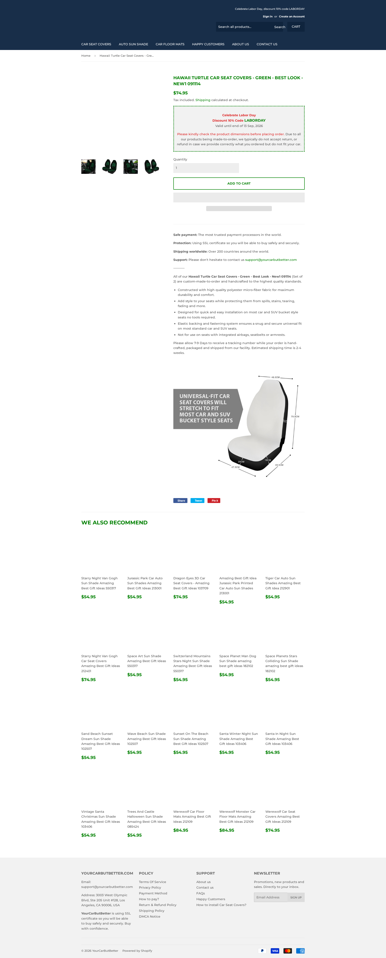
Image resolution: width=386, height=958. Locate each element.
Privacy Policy (150, 887)
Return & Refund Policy (157, 905)
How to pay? (149, 899)
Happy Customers (208, 44)
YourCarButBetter (105, 950)
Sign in (268, 16)
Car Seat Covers (96, 44)
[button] (239, 197)
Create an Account (292, 16)
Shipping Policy (151, 911)
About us (240, 44)
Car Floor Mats (170, 44)
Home (85, 55)
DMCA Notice (149, 916)
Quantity (180, 159)
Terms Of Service (152, 882)
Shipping (202, 100)
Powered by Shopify (137, 950)
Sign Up (296, 897)
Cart (296, 27)
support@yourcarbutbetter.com (271, 260)
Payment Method (153, 893)
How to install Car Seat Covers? (221, 905)
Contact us (267, 44)
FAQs (200, 893)
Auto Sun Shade (133, 44)
